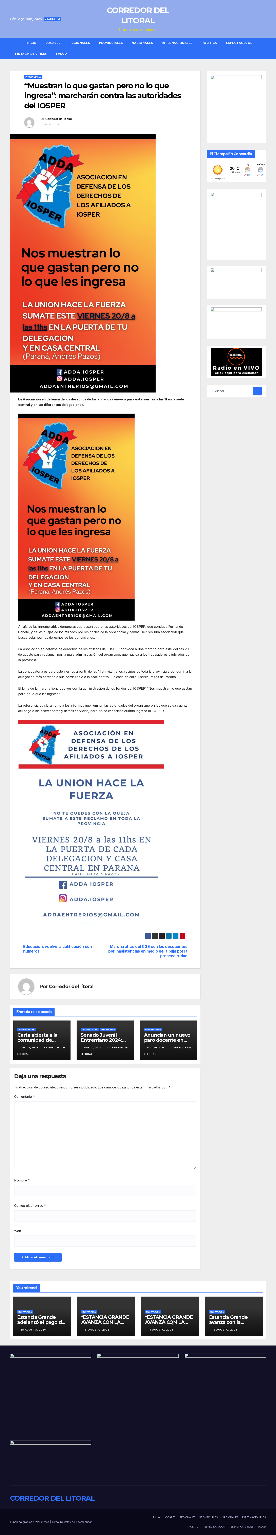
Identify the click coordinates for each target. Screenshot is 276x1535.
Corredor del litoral (58, 119)
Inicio (31, 43)
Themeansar (84, 1521)
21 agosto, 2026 (97, 1329)
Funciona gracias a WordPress (30, 1521)
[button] (264, 48)
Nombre (22, 1180)
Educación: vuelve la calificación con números (57, 949)
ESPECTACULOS (239, 43)
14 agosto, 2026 (160, 1329)
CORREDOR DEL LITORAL (52, 1498)
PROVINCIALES (111, 43)
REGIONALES (80, 43)
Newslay (65, 1521)
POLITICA (209, 43)
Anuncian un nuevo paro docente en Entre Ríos (167, 1040)
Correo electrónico (30, 1206)
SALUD (61, 53)
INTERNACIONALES (177, 43)
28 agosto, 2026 (33, 1329)
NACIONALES (142, 43)
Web (17, 1231)
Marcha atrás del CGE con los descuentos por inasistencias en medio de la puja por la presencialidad (147, 951)
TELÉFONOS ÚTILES (31, 53)
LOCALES (53, 43)
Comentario (24, 1097)
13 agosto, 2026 (224, 1329)
